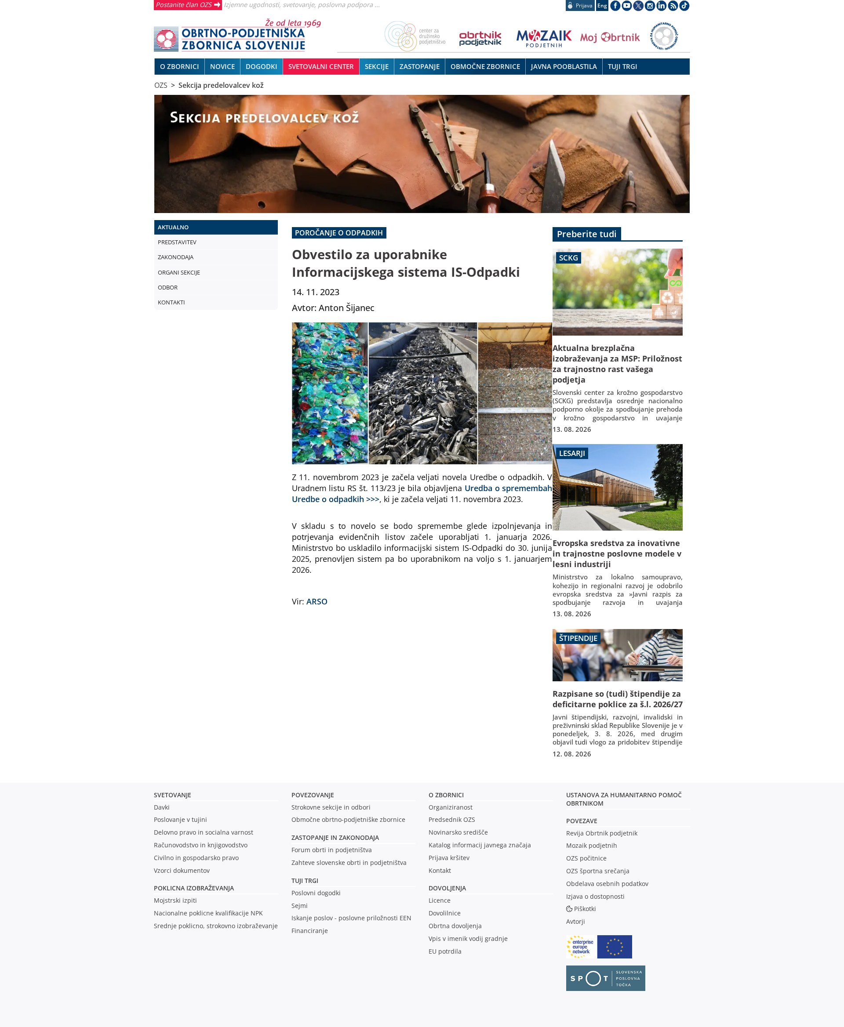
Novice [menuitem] (222, 66)
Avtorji (575, 921)
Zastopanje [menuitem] (420, 66)
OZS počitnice (586, 858)
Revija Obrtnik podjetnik (601, 833)
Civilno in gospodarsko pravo (196, 857)
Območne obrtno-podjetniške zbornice (348, 819)
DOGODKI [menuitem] (261, 66)
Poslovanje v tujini (180, 819)
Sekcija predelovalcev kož (221, 85)
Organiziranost (451, 807)
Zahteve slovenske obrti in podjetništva (349, 862)
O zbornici (446, 795)
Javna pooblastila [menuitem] (564, 66)
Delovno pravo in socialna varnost (203, 832)
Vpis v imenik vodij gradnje (468, 938)
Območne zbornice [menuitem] (485, 66)
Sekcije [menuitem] (377, 66)
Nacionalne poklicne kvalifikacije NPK (208, 913)
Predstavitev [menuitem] (177, 242)
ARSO (316, 601)
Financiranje (309, 930)
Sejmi (299, 905)
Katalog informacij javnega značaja (480, 845)
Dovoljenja (447, 888)
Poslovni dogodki (316, 893)
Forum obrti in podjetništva (331, 850)
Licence (440, 900)
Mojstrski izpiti (175, 900)
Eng (602, 5)
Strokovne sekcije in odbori (331, 807)
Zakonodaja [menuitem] (175, 257)
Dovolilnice (445, 913)
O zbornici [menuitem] (179, 66)
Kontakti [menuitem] (171, 302)
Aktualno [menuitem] (173, 227)
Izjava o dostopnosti (595, 896)
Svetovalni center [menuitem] (321, 66)
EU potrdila (445, 951)
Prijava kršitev (449, 857)
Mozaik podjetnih (591, 845)
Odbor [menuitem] (168, 287)
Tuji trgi (304, 880)
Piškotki (585, 908)
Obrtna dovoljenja (455, 926)
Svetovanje (172, 795)
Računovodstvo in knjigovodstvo (200, 845)
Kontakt (440, 870)
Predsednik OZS (452, 819)
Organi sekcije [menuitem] (179, 272)
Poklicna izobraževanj (192, 888)
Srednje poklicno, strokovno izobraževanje (216, 926)
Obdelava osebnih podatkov (607, 883)
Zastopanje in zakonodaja (335, 837)
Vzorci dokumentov (182, 870)
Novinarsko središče (458, 832)
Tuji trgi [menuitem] (622, 66)
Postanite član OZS (183, 4)
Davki (162, 807)
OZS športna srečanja (597, 871)
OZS (160, 85)
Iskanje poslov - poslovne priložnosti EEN (351, 918)
